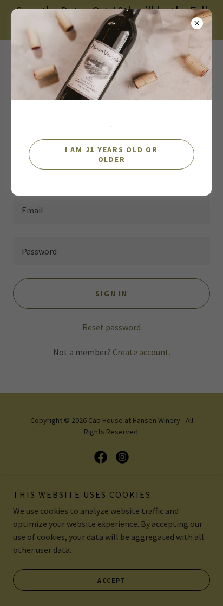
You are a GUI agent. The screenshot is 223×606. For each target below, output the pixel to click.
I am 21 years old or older (111, 154)
